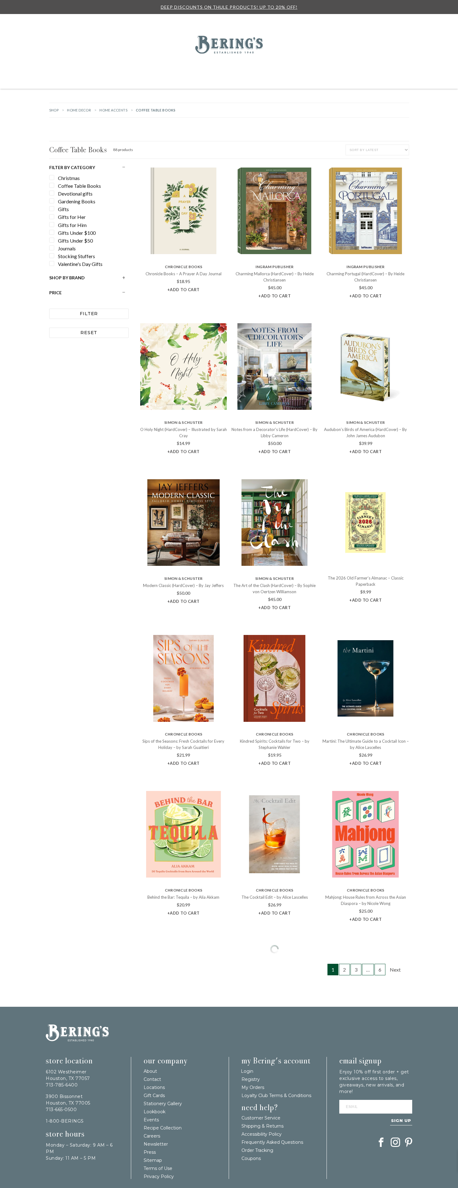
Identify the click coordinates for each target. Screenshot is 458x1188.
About (150, 1071)
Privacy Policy (159, 1176)
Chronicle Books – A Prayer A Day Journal (184, 273)
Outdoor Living (180, 67)
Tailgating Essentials (36, 67)
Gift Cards (154, 1095)
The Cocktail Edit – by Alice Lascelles (274, 897)
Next (395, 970)
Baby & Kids (401, 67)
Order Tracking (257, 1150)
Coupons (251, 1158)
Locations (336, 20)
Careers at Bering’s (370, 20)
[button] (183, 289)
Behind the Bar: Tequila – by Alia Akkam (183, 897)
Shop (54, 110)
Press (150, 1152)
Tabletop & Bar (249, 67)
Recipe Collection (163, 1128)
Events (314, 20)
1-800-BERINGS (65, 1121)
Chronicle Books (184, 266)
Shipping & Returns (262, 1126)
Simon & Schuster (183, 422)
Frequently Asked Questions (272, 1142)
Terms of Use (158, 1168)
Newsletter (156, 1144)
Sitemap (153, 1160)
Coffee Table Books (78, 149)
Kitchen (279, 67)
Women (425, 67)
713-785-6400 (62, 1085)
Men (442, 67)
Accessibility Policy (261, 1134)
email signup (360, 1061)
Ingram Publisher (274, 266)
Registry (263, 20)
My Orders (252, 1087)
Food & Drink (307, 67)
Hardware (147, 67)
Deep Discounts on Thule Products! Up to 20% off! (229, 7)
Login (404, 46)
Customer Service (260, 1118)
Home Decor (215, 67)
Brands (106, 67)
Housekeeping (229, 81)
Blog (297, 20)
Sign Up (401, 1120)
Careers (152, 1136)
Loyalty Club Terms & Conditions (276, 1095)
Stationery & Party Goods (355, 67)
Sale (282, 20)
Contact (152, 1079)
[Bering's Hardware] (229, 51)
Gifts (125, 67)
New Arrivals (79, 67)
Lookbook (154, 1112)
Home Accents (113, 110)
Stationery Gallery (163, 1103)
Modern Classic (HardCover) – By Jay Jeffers (183, 585)
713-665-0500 (61, 1109)
